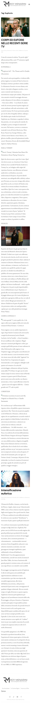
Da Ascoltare (5, 688)
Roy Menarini (8, 50)
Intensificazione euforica (11, 491)
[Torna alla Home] (15, 4)
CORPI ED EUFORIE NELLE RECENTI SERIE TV (14, 43)
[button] (29, 4)
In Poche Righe (15, 688)
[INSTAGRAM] (10, 697)
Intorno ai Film (25, 688)
